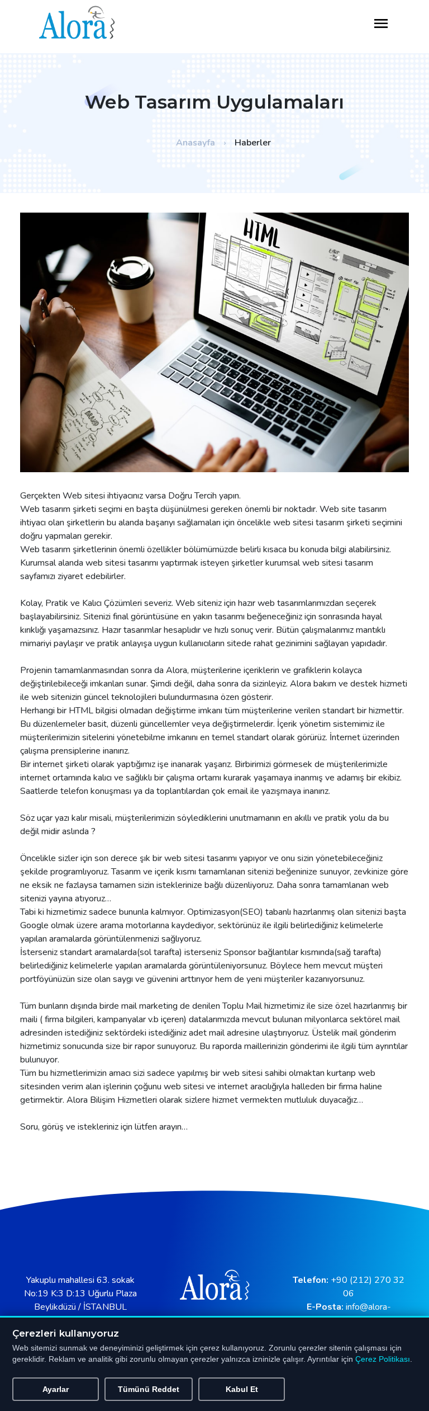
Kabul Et (242, 1389)
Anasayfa (195, 143)
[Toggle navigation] (381, 24)
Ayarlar (55, 1389)
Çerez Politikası (382, 1359)
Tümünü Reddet (148, 1389)
